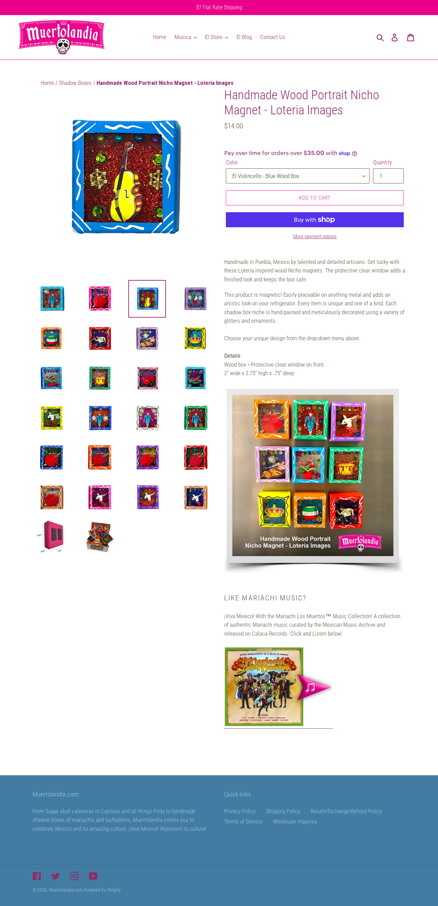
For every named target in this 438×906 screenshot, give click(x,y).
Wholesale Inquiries (295, 821)
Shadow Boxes (76, 82)
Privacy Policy (240, 811)
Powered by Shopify (102, 890)
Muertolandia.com (66, 890)
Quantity (382, 162)
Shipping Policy (283, 811)
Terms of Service (243, 821)
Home (48, 82)
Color (232, 162)
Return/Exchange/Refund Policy (346, 811)
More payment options (315, 236)
